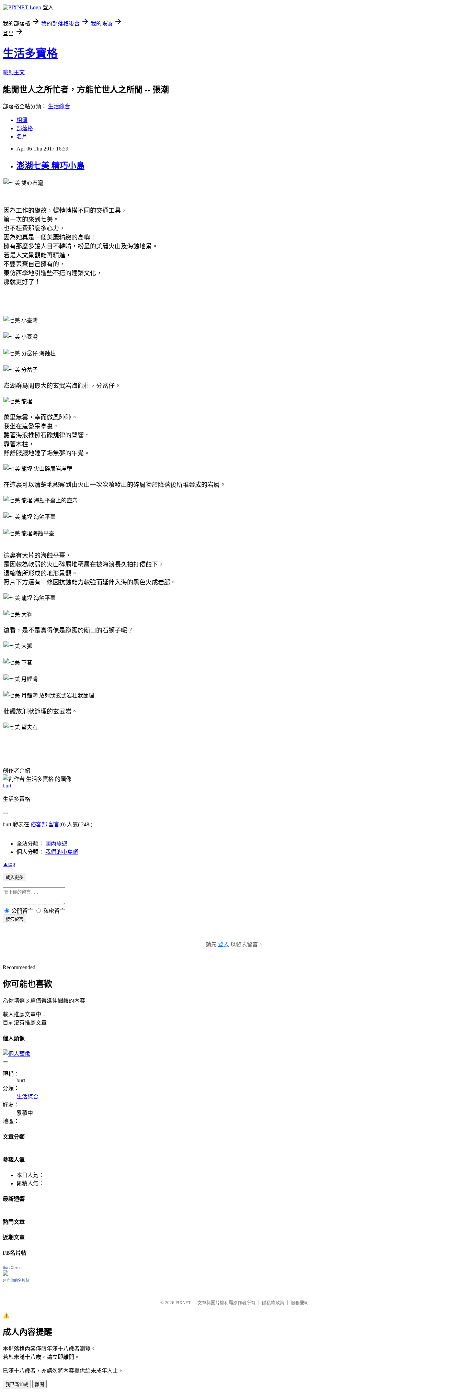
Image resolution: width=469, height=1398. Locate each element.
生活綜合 (59, 106)
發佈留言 (14, 919)
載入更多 (14, 877)
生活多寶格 (30, 53)
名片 (21, 136)
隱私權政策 (273, 1302)
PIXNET (183, 1302)
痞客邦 (39, 824)
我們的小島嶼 (61, 852)
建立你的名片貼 (16, 1280)
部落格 (24, 128)
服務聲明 (300, 1302)
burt (7, 786)
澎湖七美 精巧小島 (50, 165)
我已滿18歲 (16, 1384)
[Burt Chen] (5, 1274)
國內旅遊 (56, 844)
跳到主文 (14, 72)
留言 (53, 824)
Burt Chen (11, 1267)
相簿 (21, 120)
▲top (9, 864)
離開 (39, 1384)
